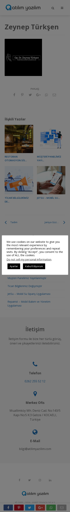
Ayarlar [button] (14, 266)
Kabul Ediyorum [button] (34, 266)
